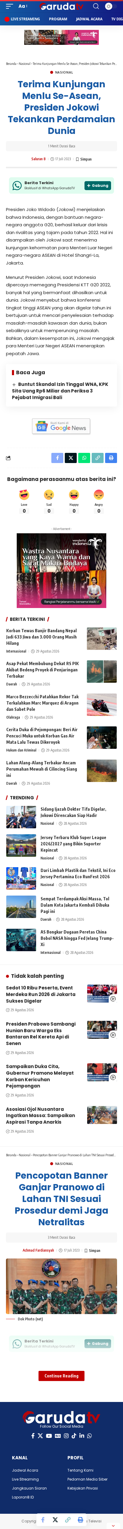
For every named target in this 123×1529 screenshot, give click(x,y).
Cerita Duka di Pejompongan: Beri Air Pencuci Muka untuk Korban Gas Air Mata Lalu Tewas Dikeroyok (42, 736)
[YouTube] (48, 1436)
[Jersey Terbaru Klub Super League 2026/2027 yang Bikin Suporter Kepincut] (21, 845)
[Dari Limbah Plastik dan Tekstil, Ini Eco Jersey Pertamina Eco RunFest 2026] (21, 878)
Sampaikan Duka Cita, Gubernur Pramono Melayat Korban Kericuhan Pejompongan (40, 1076)
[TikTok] (74, 1436)
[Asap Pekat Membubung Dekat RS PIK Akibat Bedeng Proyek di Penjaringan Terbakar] (102, 671)
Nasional (24, 63)
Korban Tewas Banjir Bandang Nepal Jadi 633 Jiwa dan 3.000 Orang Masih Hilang (41, 637)
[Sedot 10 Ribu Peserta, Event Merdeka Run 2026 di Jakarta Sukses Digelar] (102, 994)
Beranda (11, 63)
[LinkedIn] (82, 1436)
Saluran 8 (38, 159)
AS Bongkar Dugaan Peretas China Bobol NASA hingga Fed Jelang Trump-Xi (77, 938)
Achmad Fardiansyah (38, 1250)
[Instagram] (66, 1436)
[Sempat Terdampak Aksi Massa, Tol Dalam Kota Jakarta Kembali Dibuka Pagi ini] (21, 907)
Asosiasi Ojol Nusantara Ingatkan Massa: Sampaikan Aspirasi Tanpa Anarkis (40, 1115)
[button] (11, 6)
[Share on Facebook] (42, 1519)
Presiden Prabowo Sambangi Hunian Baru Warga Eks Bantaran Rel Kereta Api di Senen (41, 1034)
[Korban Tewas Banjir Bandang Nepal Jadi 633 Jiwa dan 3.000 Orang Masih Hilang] (102, 638)
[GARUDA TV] (61, 6)
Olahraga (13, 717)
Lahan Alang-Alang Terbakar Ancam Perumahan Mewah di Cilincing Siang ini (41, 769)
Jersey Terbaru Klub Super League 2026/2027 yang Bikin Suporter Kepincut (73, 844)
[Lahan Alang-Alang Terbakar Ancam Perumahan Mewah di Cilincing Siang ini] (102, 771)
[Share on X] (55, 1519)
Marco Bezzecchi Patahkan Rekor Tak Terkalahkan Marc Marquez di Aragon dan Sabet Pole (42, 703)
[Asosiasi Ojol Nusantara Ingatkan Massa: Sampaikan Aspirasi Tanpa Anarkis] (102, 1115)
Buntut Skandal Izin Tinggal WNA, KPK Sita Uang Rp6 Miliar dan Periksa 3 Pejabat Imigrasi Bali (60, 391)
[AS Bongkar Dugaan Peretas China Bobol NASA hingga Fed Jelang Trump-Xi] (21, 940)
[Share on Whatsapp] (84, 458)
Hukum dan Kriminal (21, 750)
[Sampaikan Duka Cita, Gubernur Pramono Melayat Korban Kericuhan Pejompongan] (102, 1072)
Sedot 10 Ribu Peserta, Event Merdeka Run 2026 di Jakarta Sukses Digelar (41, 994)
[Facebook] (33, 1436)
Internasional (16, 651)
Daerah (11, 684)
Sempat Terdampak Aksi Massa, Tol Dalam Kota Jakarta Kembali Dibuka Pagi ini (75, 905)
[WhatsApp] (89, 1436)
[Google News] (57, 1436)
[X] (40, 1436)
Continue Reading (61, 1375)
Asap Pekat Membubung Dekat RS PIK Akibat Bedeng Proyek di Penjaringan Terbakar (42, 670)
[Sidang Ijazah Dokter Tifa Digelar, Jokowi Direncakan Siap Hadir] (21, 817)
